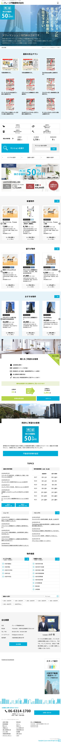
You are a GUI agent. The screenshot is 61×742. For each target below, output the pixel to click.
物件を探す (18, 722)
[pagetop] (59, 740)
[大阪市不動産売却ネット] (52, 682)
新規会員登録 (5, 724)
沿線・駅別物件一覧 (7, 729)
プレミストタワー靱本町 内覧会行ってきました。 (45, 536)
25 (45, 500)
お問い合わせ (19, 733)
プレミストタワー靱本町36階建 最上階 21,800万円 (45, 519)
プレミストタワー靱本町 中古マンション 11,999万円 (14, 482)
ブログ (17, 735)
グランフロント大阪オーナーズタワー (41, 541)
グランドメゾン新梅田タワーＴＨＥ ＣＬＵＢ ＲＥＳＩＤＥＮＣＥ (30, 271)
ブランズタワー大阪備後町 (50, 270)
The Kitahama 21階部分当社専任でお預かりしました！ (15, 545)
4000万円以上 (18, 604)
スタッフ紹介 (5, 731)
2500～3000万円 (42, 600)
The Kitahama (47, 317)
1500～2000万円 (19, 600)
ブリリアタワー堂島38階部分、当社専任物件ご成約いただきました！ (14, 533)
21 (45, 492)
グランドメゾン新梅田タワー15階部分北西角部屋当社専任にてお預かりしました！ (14, 520)
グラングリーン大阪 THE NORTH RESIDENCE (9, 318)
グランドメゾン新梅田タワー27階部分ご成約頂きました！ (14, 526)
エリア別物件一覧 (20, 728)
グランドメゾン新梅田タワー (30, 318)
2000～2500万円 (30, 600)
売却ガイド (18, 726)
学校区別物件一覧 (20, 729)
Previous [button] (1, 224)
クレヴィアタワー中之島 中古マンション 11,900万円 (15, 487)
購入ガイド (5, 726)
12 (55, 492)
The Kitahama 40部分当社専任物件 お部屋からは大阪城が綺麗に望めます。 (46, 525)
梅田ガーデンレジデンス (9, 270)
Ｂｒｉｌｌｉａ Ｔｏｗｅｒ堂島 (10, 222)
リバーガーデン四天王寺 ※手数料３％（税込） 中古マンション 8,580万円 (14, 476)
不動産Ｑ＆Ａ (5, 728)
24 (55, 488)
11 (55, 477)
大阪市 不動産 (3, 47)
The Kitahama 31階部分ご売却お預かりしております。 (46, 531)
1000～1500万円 (7, 600)
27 (45, 496)
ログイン (18, 724)
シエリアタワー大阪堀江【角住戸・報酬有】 (29, 222)
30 (55, 500)
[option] (10, 223)
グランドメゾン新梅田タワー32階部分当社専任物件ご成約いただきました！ (14, 539)
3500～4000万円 (7, 604)
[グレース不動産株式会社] (12, 3)
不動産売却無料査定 (7, 733)
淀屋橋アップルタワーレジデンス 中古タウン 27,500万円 (15, 492)
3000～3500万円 (54, 600)
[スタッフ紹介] (52, 663)
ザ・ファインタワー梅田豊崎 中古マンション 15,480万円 (15, 499)
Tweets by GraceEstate (7, 659)
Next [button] (59, 224)
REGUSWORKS (57, 738)
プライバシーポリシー (7, 735)
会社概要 (18, 731)
